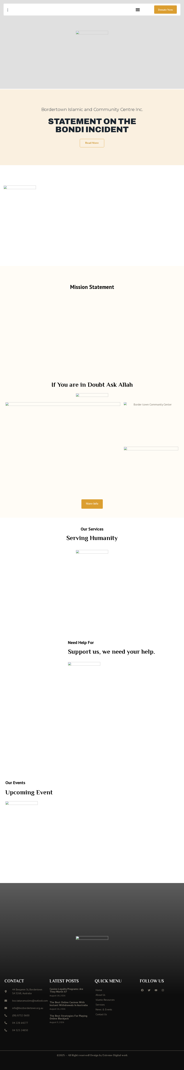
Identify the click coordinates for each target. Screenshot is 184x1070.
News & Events (104, 1009)
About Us (100, 995)
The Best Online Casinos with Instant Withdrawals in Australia (69, 1004)
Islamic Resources (105, 999)
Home (99, 990)
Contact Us (101, 1014)
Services (100, 1004)
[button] (137, 9)
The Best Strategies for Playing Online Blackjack (68, 1017)
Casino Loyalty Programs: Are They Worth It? (66, 990)
